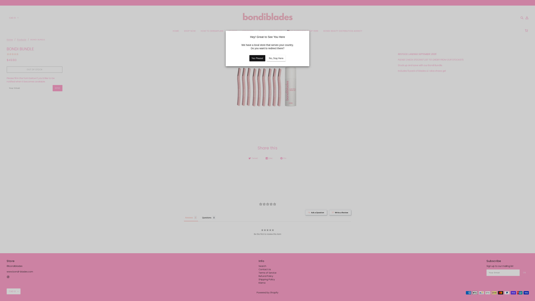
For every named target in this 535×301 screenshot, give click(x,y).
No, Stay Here (276, 58)
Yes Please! (257, 58)
